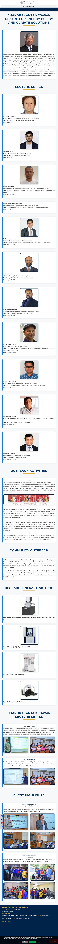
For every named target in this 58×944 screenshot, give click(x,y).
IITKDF (33, 6)
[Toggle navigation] (29, 9)
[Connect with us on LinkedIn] (2, 816)
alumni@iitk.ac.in (45, 915)
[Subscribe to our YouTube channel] (2, 823)
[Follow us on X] (2, 819)
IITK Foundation (27, 6)
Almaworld (4, 924)
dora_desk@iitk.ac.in (25, 918)
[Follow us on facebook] (2, 826)
